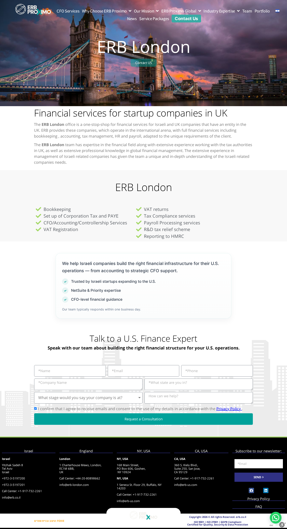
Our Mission (144, 11)
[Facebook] (251, 490)
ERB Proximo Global (178, 11)
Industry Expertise (219, 11)
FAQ (258, 506)
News (132, 18)
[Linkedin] (265, 490)
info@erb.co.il (11, 497)
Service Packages (154, 18)
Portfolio (262, 11)
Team (247, 11)
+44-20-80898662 (87, 478)
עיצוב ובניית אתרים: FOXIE (49, 521)
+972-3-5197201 (13, 485)
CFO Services (68, 11)
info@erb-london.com (74, 485)
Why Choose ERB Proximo (104, 11)
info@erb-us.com (128, 501)
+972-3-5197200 (13, 478)
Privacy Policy (229, 408)
